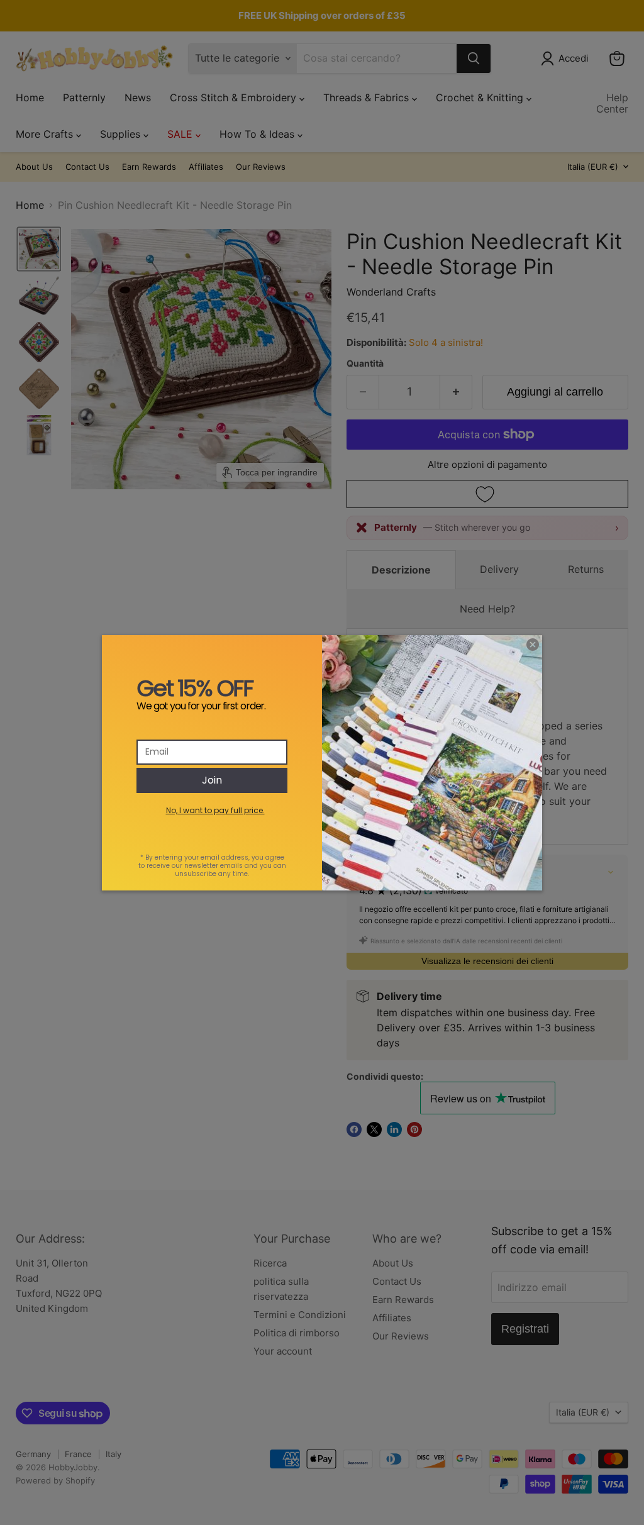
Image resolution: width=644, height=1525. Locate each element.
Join (212, 780)
